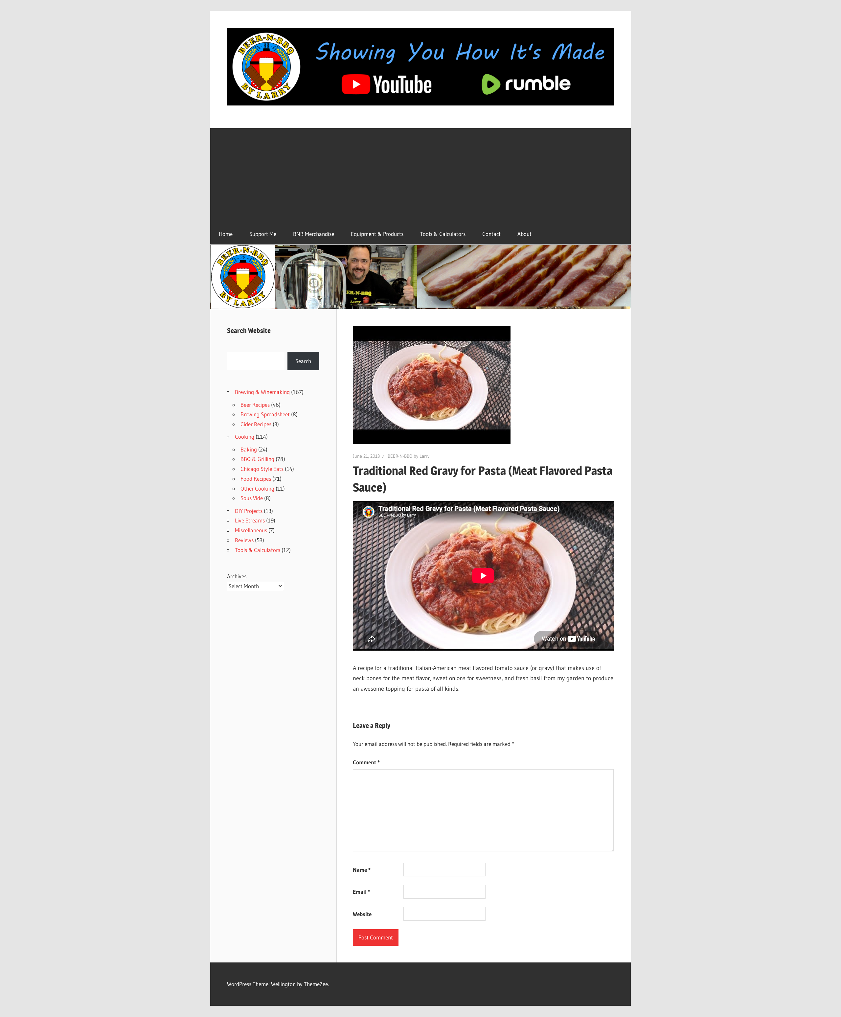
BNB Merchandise (313, 233)
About (524, 233)
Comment (366, 762)
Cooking (244, 436)
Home (226, 233)
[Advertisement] (420, 174)
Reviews (244, 540)
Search (303, 361)
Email (361, 891)
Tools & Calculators (443, 233)
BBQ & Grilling (257, 458)
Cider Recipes (255, 424)
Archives (236, 576)
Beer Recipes (255, 404)
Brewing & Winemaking (262, 391)
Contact (491, 233)
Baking (248, 449)
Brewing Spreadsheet (265, 414)
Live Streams (250, 520)
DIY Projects (248, 510)
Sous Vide (251, 498)
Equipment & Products (377, 233)
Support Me (262, 233)
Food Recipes (255, 478)
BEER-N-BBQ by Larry (408, 456)
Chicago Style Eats (262, 468)
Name (362, 869)
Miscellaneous (251, 530)
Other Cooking (257, 488)
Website (362, 914)
